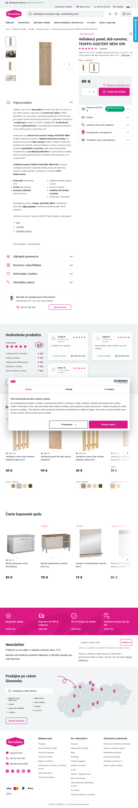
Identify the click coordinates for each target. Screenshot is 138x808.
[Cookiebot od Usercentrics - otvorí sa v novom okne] (116, 382)
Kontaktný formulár (63, 7)
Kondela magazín (78, 761)
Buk (18, 222)
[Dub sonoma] (94, 67)
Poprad (37, 706)
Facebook (7, 771)
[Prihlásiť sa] (110, 13)
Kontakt (74, 744)
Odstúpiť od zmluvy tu (113, 761)
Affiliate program (78, 765)
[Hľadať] (29, 14)
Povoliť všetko (108, 424)
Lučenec (12, 712)
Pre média (75, 790)
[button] (105, 109)
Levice (11, 704)
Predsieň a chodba (19, 29)
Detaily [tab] (69, 389)
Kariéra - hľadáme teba (81, 774)
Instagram (12, 771)
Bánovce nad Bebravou (14, 699)
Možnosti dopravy (46, 752)
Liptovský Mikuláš (16, 708)
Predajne (119, 7)
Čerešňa (20, 226)
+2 (10, 78)
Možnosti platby (45, 757)
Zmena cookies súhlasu (113, 765)
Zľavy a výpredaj (107, 22)
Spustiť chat (84, 7)
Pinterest (23, 771)
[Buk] (83, 67)
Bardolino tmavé (24, 231)
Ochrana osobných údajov (114, 748)
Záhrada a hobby (41, 22)
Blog (73, 752)
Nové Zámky (39, 702)
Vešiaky (31, 29)
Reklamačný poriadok (112, 752)
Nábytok (10, 22)
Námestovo (39, 698)
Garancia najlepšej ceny (118, 85)
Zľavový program (45, 773)
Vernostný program (46, 777)
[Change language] (129, 7)
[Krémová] (25, 486)
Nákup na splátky (45, 761)
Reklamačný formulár (80, 748)
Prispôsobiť (67, 424)
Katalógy (75, 757)
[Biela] (8, 486)
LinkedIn (28, 771)
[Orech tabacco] (30, 486)
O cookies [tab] (109, 389)
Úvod (8, 29)
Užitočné (79, 356)
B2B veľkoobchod (78, 778)
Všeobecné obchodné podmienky (117, 744)
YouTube (18, 771)
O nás (73, 769)
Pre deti (91, 22)
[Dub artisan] (13, 486)
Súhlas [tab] (28, 389)
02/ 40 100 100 (103, 7)
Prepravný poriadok (112, 757)
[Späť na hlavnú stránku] (14, 14)
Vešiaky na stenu (42, 29)
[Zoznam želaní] (116, 13)
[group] (46, 64)
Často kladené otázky (47, 748)
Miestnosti (23, 22)
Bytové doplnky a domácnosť (68, 22)
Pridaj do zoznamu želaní (130, 34)
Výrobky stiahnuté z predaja (83, 794)
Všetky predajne (16, 720)
